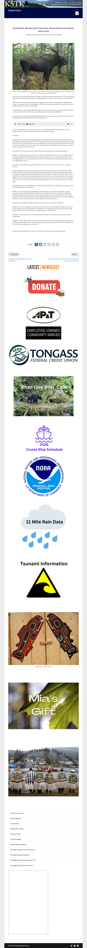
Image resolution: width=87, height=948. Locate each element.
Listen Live (14, 10)
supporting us (40, 231)
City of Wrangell (15, 839)
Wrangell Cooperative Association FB (22, 860)
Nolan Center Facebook (18, 844)
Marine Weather (15, 818)
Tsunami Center (15, 834)
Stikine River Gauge (16, 829)
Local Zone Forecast (17, 813)
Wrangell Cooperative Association (21, 865)
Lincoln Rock (14, 823)
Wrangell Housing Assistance (20, 855)
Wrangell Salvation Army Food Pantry (23, 850)
